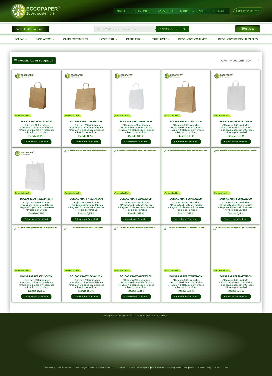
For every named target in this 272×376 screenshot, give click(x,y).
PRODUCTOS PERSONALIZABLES (238, 39)
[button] (247, 11)
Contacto (225, 367)
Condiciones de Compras (67, 367)
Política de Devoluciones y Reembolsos (169, 367)
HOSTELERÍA (106, 39)
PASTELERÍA (133, 39)
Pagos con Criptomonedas (112, 367)
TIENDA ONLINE (141, 10)
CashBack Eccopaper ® (138, 367)
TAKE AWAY (159, 39)
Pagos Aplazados (89, 367)
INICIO (120, 10)
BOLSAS (19, 39)
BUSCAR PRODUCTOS (172, 29)
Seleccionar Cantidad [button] (36, 141)
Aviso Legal (48, 367)
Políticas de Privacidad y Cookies (204, 367)
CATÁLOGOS (166, 10)
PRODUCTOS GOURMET (192, 39)
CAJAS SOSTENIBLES (75, 39)
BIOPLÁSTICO (43, 39)
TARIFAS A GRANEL (193, 10)
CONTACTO (219, 10)
